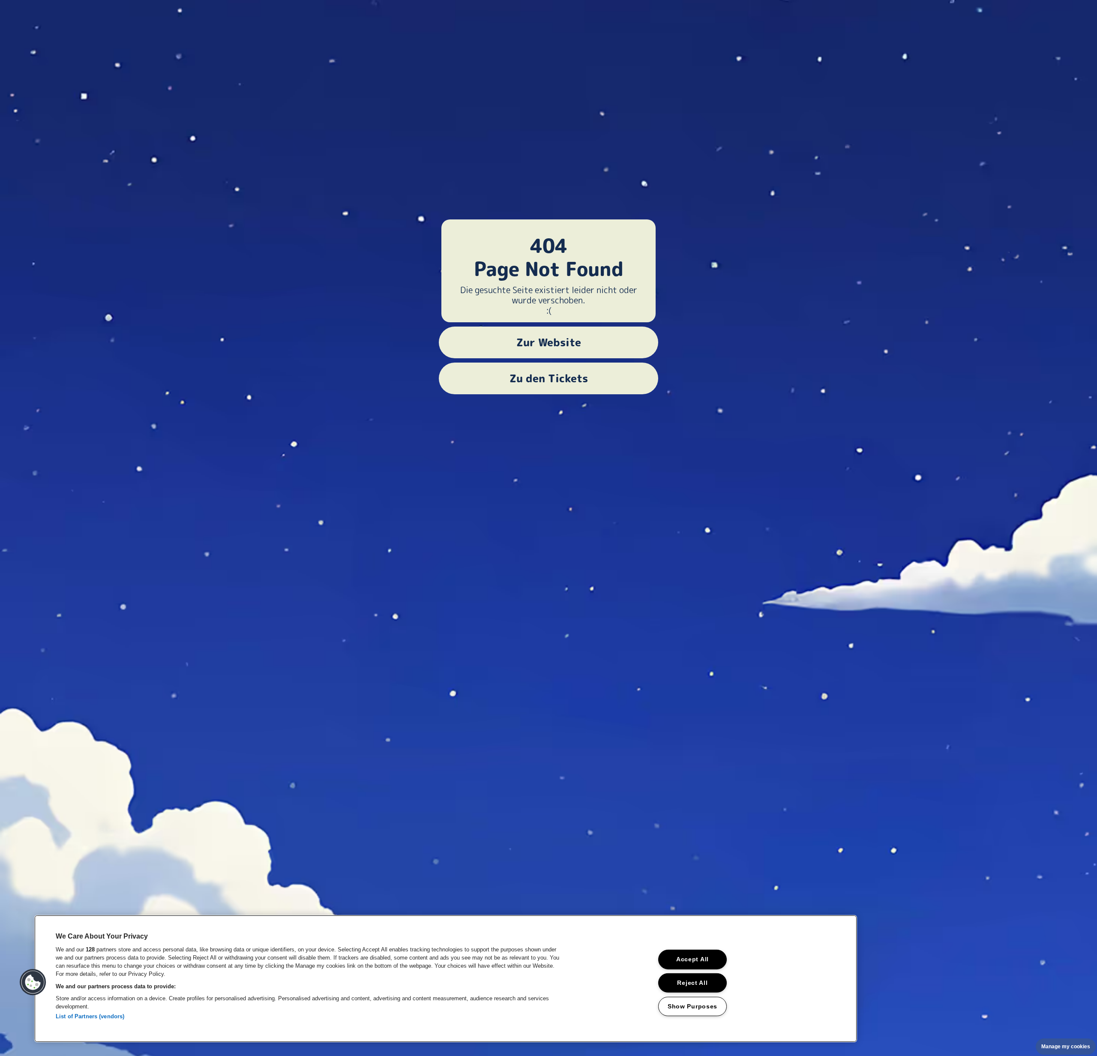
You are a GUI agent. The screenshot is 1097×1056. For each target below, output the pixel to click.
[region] (445, 978)
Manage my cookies (1065, 1047)
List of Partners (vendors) (90, 1016)
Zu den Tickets (549, 378)
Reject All (692, 982)
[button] (33, 982)
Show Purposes (692, 1006)
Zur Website (548, 342)
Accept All (692, 959)
